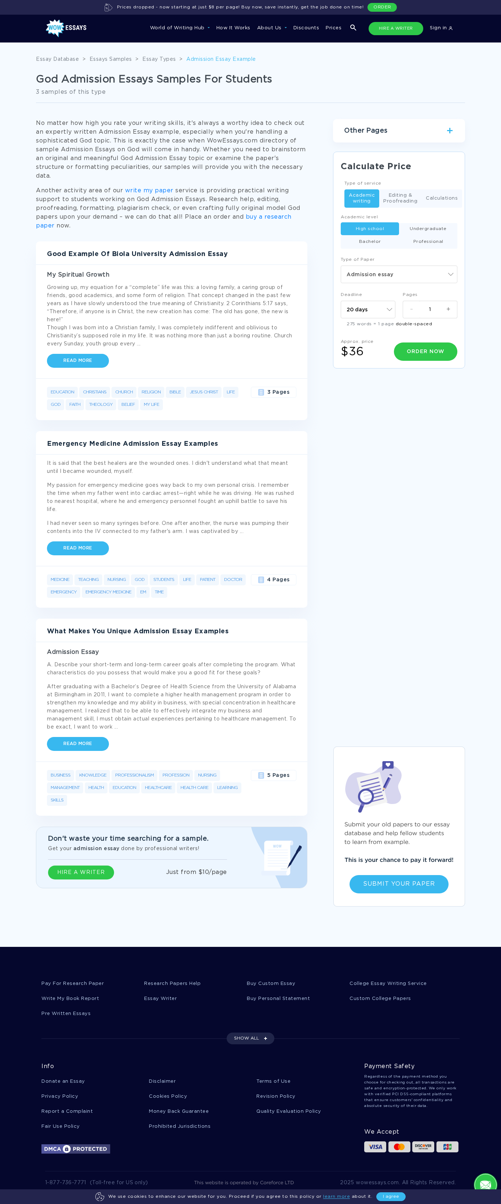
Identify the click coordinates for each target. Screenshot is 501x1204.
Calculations (442, 198)
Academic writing (362, 198)
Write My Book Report (70, 999)
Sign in (439, 28)
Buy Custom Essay (271, 984)
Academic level (359, 217)
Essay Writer (160, 999)
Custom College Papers (380, 999)
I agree (391, 1196)
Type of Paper (358, 260)
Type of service (362, 183)
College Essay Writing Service (388, 984)
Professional (428, 242)
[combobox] (399, 274)
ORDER (382, 7)
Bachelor (370, 242)
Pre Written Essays (66, 1014)
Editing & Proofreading (400, 198)
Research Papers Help (172, 984)
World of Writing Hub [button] (178, 28)
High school (370, 229)
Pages (410, 295)
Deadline (351, 295)
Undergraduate (428, 229)
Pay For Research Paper (72, 984)
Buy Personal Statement (278, 999)
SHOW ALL (246, 1038)
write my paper (149, 190)
